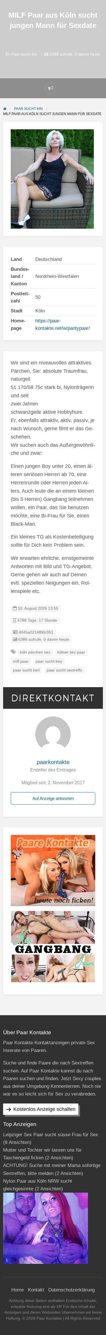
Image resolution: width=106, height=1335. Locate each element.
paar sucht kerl (26, 670)
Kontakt (36, 1290)
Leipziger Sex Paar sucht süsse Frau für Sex (50, 1134)
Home (17, 1290)
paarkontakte (53, 762)
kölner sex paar (71, 652)
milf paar (21, 661)
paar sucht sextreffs (64, 670)
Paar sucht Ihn (24, 54)
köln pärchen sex (35, 652)
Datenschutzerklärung (71, 1290)
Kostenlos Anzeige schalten (44, 1109)
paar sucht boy (49, 661)
